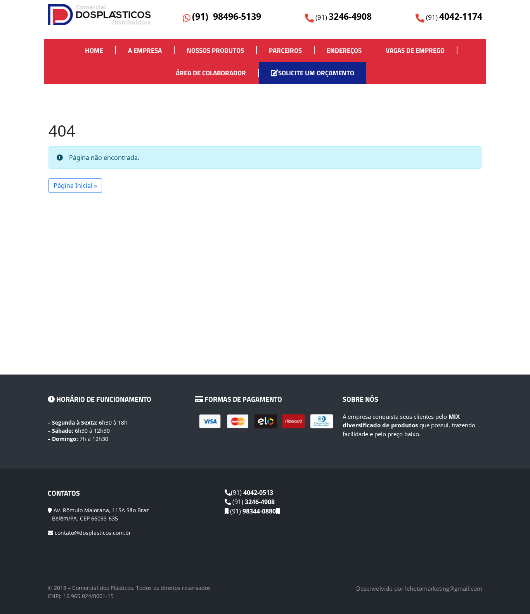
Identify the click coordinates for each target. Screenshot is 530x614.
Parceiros (285, 50)
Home (94, 50)
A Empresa (145, 50)
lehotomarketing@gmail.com (443, 588)
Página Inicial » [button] (75, 185)
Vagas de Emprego (415, 50)
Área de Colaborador (211, 73)
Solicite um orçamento (316, 73)
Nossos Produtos (215, 50)
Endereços (344, 50)
